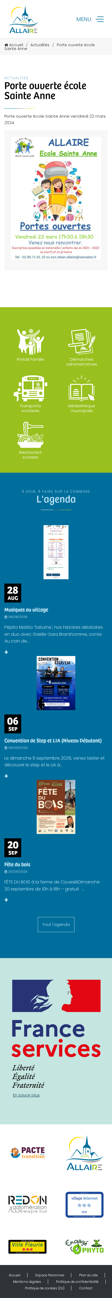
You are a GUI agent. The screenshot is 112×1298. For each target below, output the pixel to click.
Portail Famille (30, 359)
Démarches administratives (81, 361)
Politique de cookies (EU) (44, 1288)
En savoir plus (26, 1095)
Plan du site (88, 1275)
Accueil (16, 45)
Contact (85, 1288)
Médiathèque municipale (81, 408)
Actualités (39, 45)
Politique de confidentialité (77, 1281)
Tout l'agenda (56, 924)
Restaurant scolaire (30, 454)
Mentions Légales (27, 1281)
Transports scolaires (30, 408)
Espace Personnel (49, 1275)
